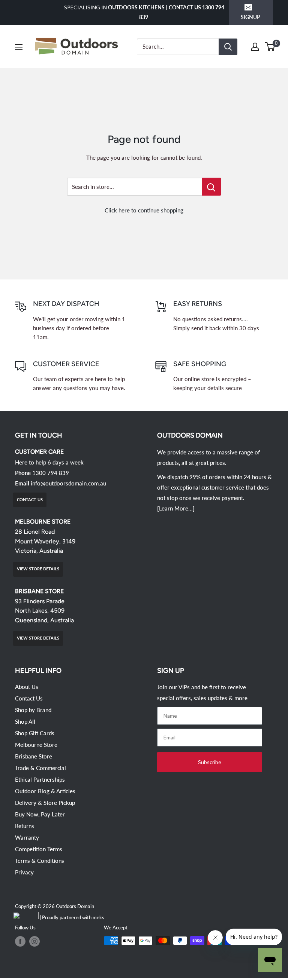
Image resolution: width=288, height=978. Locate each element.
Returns (24, 825)
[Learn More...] (176, 508)
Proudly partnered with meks (73, 917)
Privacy (24, 872)
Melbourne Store (36, 744)
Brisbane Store (33, 756)
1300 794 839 (50, 472)
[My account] (255, 47)
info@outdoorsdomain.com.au (68, 483)
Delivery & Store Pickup (45, 802)
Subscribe (209, 762)
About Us (26, 686)
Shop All (25, 721)
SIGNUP (250, 17)
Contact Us (29, 698)
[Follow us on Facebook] (20, 941)
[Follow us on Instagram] (34, 941)
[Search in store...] (211, 187)
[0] (270, 46)
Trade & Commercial (40, 767)
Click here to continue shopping (144, 210)
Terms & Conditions (39, 860)
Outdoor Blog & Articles (45, 791)
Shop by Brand (33, 709)
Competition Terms (38, 849)
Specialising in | (144, 12)
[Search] (228, 47)
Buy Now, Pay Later (40, 814)
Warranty (27, 837)
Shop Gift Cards (34, 733)
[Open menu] (18, 47)
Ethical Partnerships (40, 779)
